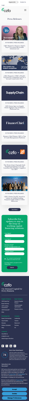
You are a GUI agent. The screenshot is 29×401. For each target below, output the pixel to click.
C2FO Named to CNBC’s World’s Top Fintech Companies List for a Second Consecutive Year (14, 77)
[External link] (7, 346)
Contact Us (23, 2)
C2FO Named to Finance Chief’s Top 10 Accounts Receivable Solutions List (14, 47)
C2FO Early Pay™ (6, 301)
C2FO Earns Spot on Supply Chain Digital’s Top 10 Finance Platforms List (14, 107)
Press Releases (19, 42)
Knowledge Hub (6, 316)
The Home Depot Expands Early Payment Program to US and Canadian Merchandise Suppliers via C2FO (14, 167)
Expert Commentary (6, 318)
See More (14, 209)
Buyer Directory (5, 303)
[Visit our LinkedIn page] (11, 346)
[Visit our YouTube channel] (15, 346)
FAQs (3, 312)
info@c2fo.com (5, 336)
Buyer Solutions (19, 299)
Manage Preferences (14, 398)
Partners (17, 325)
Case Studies (5, 320)
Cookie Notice (21, 374)
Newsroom (17, 323)
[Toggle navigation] (25, 10)
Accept (14, 389)
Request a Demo (19, 309)
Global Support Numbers (7, 338)
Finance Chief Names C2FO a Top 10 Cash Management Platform (14, 137)
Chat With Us (5, 334)
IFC (15, 327)
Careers (16, 320)
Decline (14, 394)
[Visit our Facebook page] (3, 346)
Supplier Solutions (6, 299)
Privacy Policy (12, 374)
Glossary (4, 323)
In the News (9, 42)
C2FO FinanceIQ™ (6, 309)
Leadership (17, 318)
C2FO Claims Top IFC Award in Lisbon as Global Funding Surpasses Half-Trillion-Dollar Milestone (14, 199)
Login (3, 5)
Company (17, 316)
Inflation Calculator (6, 325)
